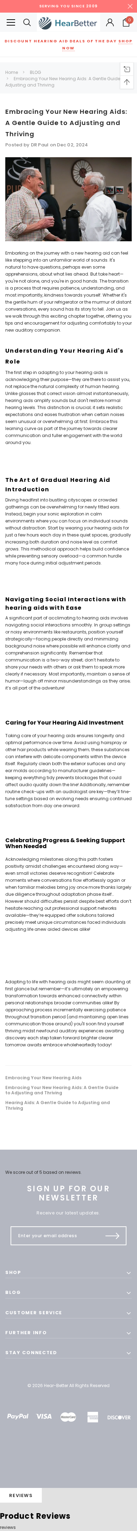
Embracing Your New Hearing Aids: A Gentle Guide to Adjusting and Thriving (66, 122)
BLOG (35, 72)
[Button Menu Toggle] (11, 22)
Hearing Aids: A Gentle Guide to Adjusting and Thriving (57, 1105)
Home (11, 72)
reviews (8, 1527)
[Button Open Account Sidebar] (110, 22)
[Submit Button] (112, 1236)
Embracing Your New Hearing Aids (43, 1078)
